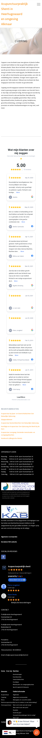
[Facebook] (3, 557)
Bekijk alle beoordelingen (21, 602)
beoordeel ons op (16, 580)
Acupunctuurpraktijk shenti (19, 566)
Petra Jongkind (13, 585)
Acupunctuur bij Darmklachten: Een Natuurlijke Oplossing (20, 423)
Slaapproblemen (6, 420)
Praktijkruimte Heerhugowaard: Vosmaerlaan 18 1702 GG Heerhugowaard (11, 616)
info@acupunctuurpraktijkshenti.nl (16, 655)
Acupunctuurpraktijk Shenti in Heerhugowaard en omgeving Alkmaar (14, 14)
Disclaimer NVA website (9, 542)
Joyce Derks (12, 594)
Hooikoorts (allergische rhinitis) (11, 438)
